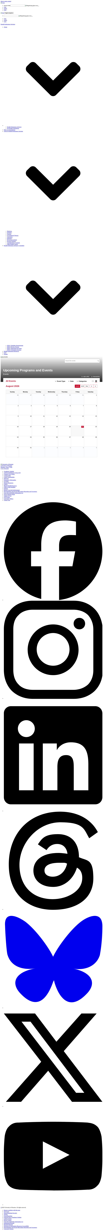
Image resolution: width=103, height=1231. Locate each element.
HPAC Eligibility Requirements (15, 345)
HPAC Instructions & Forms (14, 348)
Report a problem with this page (12, 1210)
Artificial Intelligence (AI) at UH (12, 472)
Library (6, 484)
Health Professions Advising (8, 24)
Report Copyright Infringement (12, 490)
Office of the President (9, 487)
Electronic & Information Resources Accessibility (16, 1226)
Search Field (7, 5)
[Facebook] (53, 600)
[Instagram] (53, 698)
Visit (5, 7)
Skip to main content (6, 1)
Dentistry (9, 232)
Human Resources (8, 483)
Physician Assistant (12, 240)
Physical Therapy (11, 241)
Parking (6, 488)
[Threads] (53, 909)
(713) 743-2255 (5, 468)
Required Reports (8, 1224)
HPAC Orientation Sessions (14, 350)
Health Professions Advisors (14, 127)
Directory (6, 478)
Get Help (6, 481)
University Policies (8, 1229)
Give (5, 10)
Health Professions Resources (11, 351)
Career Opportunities (9, 477)
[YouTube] (53, 1204)
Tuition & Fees (7, 496)
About (5, 27)
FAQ (5, 352)
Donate (6, 354)
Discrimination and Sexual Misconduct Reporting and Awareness (20, 491)
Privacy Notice (7, 1220)
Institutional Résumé (9, 1223)
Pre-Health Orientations (13, 128)
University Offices (8, 498)
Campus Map (7, 475)
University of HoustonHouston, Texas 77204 (6, 466)
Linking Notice (8, 1219)
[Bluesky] (53, 1008)
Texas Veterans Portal (9, 494)
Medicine (9, 231)
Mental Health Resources (10, 485)
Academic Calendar (9, 471)
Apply (5, 8)
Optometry (10, 237)
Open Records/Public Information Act (13, 493)
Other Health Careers (12, 244)
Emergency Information (10, 480)
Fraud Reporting (8, 1216)
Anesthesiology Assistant (13, 242)
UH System (7, 497)
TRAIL (6, 1214)
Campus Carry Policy (9, 474)
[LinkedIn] (53, 811)
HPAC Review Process (13, 347)
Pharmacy (9, 238)
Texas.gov (6, 1211)
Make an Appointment (9, 130)
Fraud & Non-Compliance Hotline (12, 1217)
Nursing (9, 234)
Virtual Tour (7, 500)
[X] (53, 1106)
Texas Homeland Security (10, 1213)
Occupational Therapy (12, 235)
